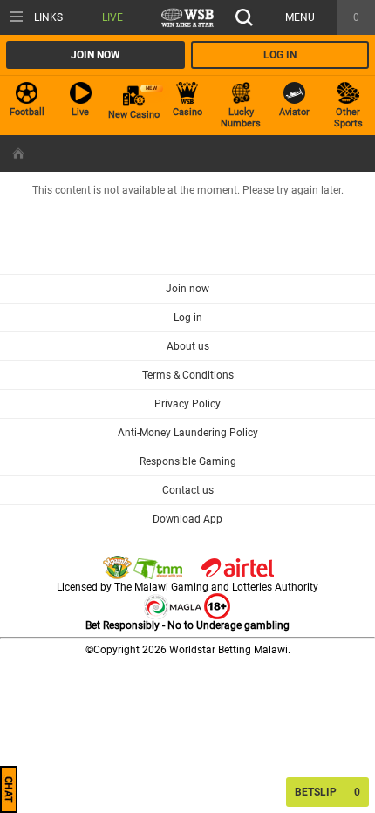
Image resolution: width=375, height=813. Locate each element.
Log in (280, 55)
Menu (300, 17)
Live (112, 17)
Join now (95, 55)
